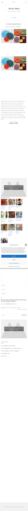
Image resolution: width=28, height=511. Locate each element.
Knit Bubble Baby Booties (18, 219)
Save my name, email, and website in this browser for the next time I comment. (14, 300)
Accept (14, 256)
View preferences (14, 263)
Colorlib (13, 506)
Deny (14, 259)
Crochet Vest (4, 356)
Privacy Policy (16, 266)
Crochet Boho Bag (5, 353)
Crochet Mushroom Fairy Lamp (8, 345)
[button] (26, 245)
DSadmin (19, 26)
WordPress (22, 506)
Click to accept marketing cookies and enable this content (13, 187)
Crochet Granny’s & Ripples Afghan (10, 233)
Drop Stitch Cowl (18, 207)
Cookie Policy (11, 266)
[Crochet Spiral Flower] (13, 36)
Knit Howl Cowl (22, 309)
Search (24, 315)
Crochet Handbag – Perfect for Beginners (10, 350)
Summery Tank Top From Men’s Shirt (11, 307)
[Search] (26, 2)
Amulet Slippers (17, 232)
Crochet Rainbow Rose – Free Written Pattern (11, 348)
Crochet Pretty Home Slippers (11, 220)
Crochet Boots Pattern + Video (11, 208)
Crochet (14, 17)
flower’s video (13, 122)
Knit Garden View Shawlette (3, 220)
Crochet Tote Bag (4, 232)
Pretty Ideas (14, 9)
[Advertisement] (13, 52)
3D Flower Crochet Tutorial (3, 208)
